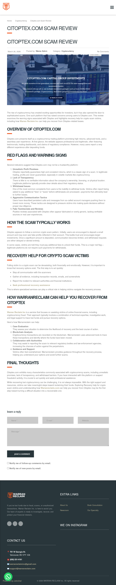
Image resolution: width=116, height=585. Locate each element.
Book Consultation (94, 505)
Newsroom (64, 510)
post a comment (22, 453)
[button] (8, 577)
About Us (64, 505)
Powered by (12, 580)
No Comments (103, 51)
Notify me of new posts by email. (25, 468)
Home (9, 20)
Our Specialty (93, 510)
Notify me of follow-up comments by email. (30, 463)
